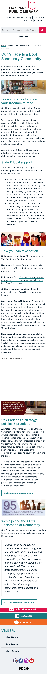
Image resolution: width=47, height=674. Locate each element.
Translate (28, 20)
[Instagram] (26, 660)
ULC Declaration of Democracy (19, 602)
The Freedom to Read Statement (16, 259)
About (10, 45)
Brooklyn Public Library (16, 316)
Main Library (12, 637)
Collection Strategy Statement (19, 493)
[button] (23, 636)
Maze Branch (12, 651)
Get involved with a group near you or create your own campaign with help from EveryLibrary (22, 280)
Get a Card (38, 17)
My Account (9, 17)
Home (3, 45)
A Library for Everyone (18, 340)
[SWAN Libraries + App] (15, 660)
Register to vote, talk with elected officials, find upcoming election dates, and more (22, 268)
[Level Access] (24, 668)
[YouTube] (31, 660)
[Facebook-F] (20, 660)
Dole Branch (12, 644)
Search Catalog (24, 17)
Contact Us (39, 20)
